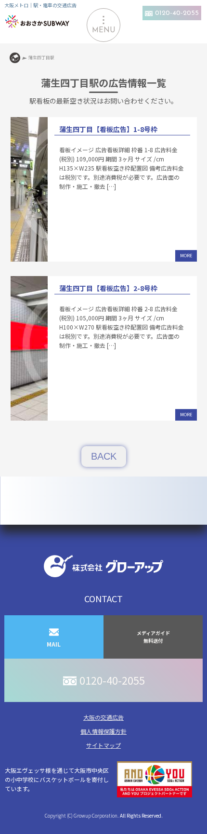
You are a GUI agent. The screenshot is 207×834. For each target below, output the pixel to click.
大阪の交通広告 (103, 717)
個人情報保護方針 (103, 731)
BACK (103, 456)
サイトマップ (103, 745)
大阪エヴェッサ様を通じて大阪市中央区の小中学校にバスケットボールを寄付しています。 (57, 779)
